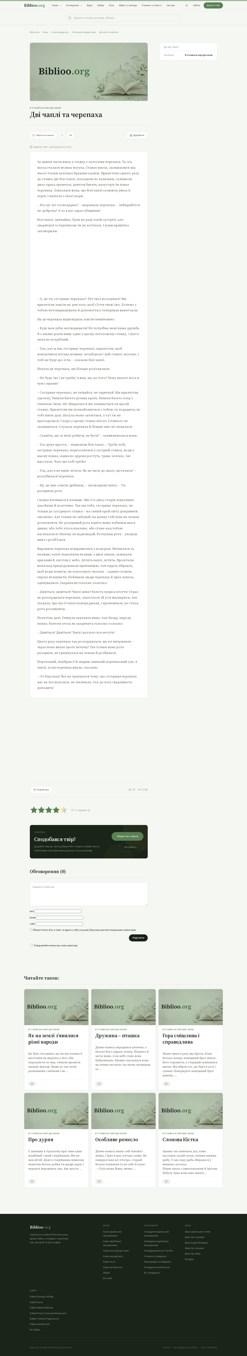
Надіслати (138, 937)
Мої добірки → (131, 847)
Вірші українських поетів (197, 1231)
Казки (45, 32)
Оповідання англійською (157, 1267)
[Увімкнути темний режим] (186, 5)
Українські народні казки (116, 1250)
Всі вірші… (190, 1259)
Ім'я (32, 911)
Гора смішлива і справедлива (181, 1038)
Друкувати (138, 135)
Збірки (106, 1272)
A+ (71, 135)
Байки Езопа (36, 1302)
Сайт (32, 924)
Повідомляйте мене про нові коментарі (56, 945)
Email (32, 918)
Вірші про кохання (194, 1248)
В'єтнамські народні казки (84, 32)
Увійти (196, 5)
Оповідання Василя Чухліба (158, 1250)
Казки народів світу (60, 32)
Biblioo (34, 5)
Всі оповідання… (153, 1272)
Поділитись (43, 789)
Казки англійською (112, 1267)
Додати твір (213, 5)
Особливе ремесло (116, 1139)
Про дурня (40, 1139)
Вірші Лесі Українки (195, 1237)
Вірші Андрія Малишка (196, 1242)
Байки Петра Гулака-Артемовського (48, 1313)
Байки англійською (40, 1324)
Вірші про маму (193, 1253)
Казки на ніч (109, 1261)
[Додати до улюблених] (32, 1084)
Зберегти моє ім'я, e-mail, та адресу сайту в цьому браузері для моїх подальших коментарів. (84, 930)
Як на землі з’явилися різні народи (53, 1038)
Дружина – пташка (117, 1035)
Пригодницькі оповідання (157, 1261)
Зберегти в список (127, 836)
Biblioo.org (34, 32)
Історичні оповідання (155, 1256)
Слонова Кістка (180, 1139)
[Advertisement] (88, 265)
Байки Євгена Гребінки (41, 1307)
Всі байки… (36, 1329)
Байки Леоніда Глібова (42, 1296)
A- (62, 135)
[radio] (34, 811)
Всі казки (107, 1278)
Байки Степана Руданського (44, 1318)
